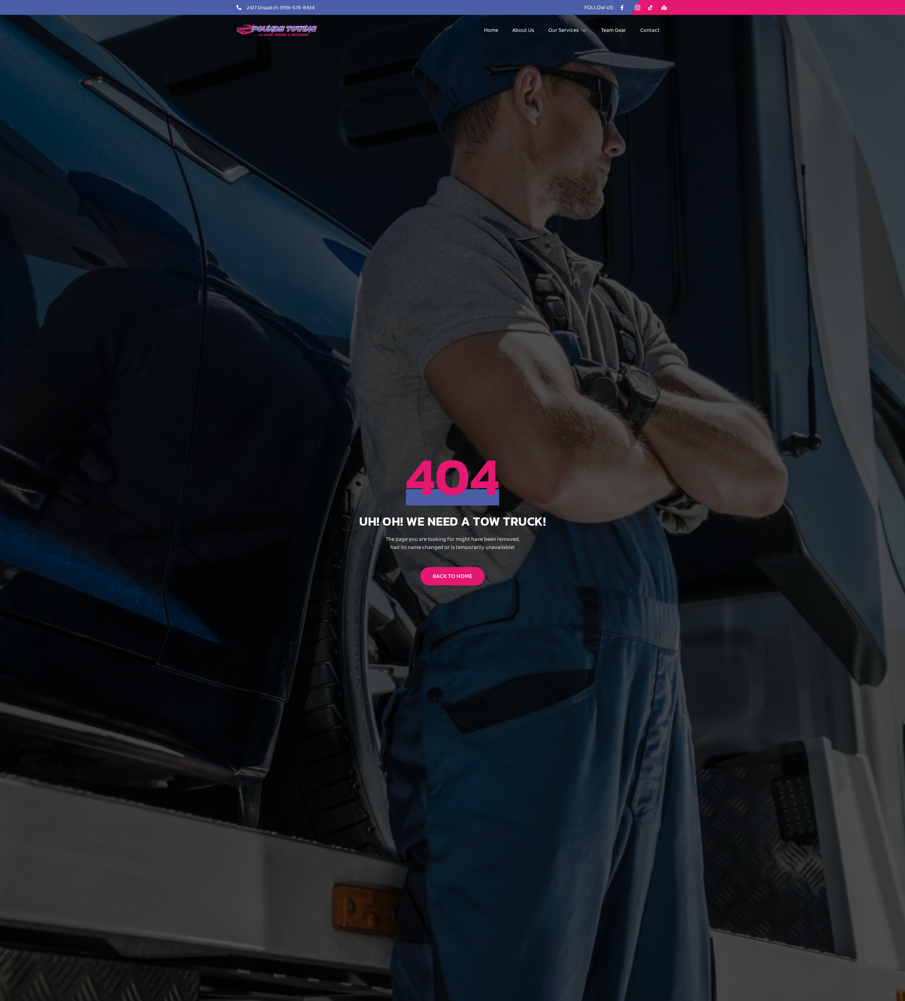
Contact (650, 30)
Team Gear (613, 30)
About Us (523, 30)
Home (491, 30)
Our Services (563, 30)
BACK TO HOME (452, 576)
